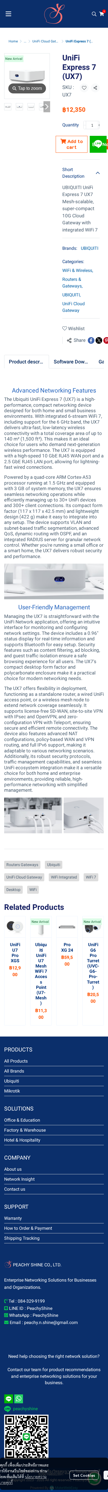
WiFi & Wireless (77, 270)
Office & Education (22, 1120)
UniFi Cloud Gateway (48, 41)
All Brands (14, 1071)
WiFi (33, 889)
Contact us (14, 1189)
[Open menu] (8, 13)
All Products (16, 1061)
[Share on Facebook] (91, 340)
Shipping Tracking (22, 1238)
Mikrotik (12, 1091)
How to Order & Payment (28, 1228)
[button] (94, 14)
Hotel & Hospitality (22, 1140)
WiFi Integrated (64, 877)
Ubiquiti (53, 864)
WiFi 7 (91, 877)
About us (13, 1169)
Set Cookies (84, 1475)
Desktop (13, 889)
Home (13, 41)
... (25, 41)
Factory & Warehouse (25, 1130)
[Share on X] (99, 340)
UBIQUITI (89, 248)
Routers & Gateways (72, 283)
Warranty (13, 1218)
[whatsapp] (18, 1398)
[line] (8, 1398)
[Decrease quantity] (85, 125)
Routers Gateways (22, 864)
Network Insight (19, 1179)
